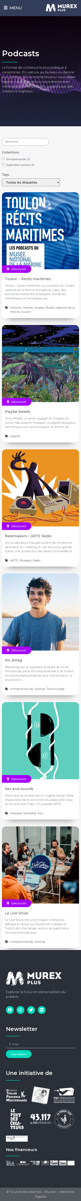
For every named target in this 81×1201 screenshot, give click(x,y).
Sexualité (29, 813)
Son (40, 813)
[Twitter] (31, 1010)
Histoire (15, 307)
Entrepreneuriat (18, 159)
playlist (15, 436)
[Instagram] (20, 1010)
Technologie (56, 689)
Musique (25, 560)
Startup (40, 689)
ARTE (14, 560)
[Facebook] (10, 1010)
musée (39, 307)
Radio (37, 560)
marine (28, 307)
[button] (16, 269)
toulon (26, 312)
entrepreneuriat (21, 689)
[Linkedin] (42, 1010)
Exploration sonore (20, 165)
